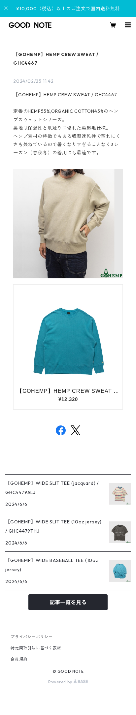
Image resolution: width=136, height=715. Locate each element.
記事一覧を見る (68, 602)
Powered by (61, 681)
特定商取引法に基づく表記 (36, 647)
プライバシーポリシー (32, 636)
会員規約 (19, 659)
